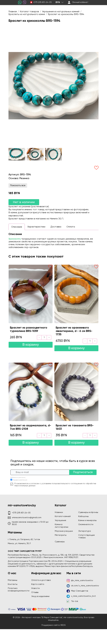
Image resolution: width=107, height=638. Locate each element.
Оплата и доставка (41, 580)
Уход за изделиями (40, 596)
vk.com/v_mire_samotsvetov (85, 586)
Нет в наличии (24, 202)
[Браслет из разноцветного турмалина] (31, 294)
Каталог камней (63, 516)
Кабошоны (83, 516)
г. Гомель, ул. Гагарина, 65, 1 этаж (24, 539)
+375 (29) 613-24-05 (42, 2)
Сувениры (60, 542)
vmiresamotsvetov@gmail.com (26, 518)
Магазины (12, 580)
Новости (35, 588)
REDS (63, 625)
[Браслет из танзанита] (76, 392)
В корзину (30, 344)
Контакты (12, 584)
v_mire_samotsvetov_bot (83, 596)
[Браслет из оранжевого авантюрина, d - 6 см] (76, 294)
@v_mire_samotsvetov (82, 581)
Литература (84, 531)
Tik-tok (74, 601)
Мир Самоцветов (79, 591)
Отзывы (34, 592)
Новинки (59, 512)
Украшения (60, 520)
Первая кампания (20, 480)
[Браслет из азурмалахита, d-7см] (31, 392)
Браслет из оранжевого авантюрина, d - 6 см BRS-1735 (74, 331)
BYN (58, 2)
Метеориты (60, 535)
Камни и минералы (87, 520)
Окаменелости (85, 525)
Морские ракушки (64, 531)
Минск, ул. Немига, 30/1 (19, 544)
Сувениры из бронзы (88, 512)
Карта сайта (37, 584)
